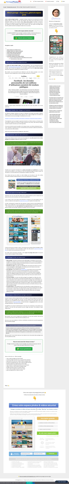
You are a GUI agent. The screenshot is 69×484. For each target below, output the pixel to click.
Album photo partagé (28, 21)
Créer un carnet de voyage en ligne (55, 118)
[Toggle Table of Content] (6, 48)
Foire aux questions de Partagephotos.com (28, 476)
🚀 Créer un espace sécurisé (38, 1)
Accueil (4, 7)
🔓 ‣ (61, 481)
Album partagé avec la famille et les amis (14, 49)
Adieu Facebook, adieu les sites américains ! (14, 52)
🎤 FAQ (57, 1)
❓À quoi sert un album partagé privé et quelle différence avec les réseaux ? (20, 57)
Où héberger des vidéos (53, 119)
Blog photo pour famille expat (54, 92)
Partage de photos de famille (54, 88)
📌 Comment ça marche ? (49, 1)
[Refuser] (34, 483)
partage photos (24, 269)
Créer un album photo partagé (54, 115)
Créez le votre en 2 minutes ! (24, 38)
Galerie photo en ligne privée (54, 117)
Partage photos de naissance (54, 87)
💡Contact (63, 1)
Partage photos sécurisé (11, 7)
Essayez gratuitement (24, 349)
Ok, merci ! (29, 482)
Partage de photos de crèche (54, 91)
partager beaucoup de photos (14, 66)
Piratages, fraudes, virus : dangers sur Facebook (15, 51)
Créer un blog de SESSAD (53, 93)
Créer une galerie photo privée (54, 114)
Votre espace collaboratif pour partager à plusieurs (15, 56)
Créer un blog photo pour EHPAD (55, 122)
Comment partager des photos (54, 95)
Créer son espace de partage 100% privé (13, 53)
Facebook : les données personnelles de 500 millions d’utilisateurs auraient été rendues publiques (23, 118)
